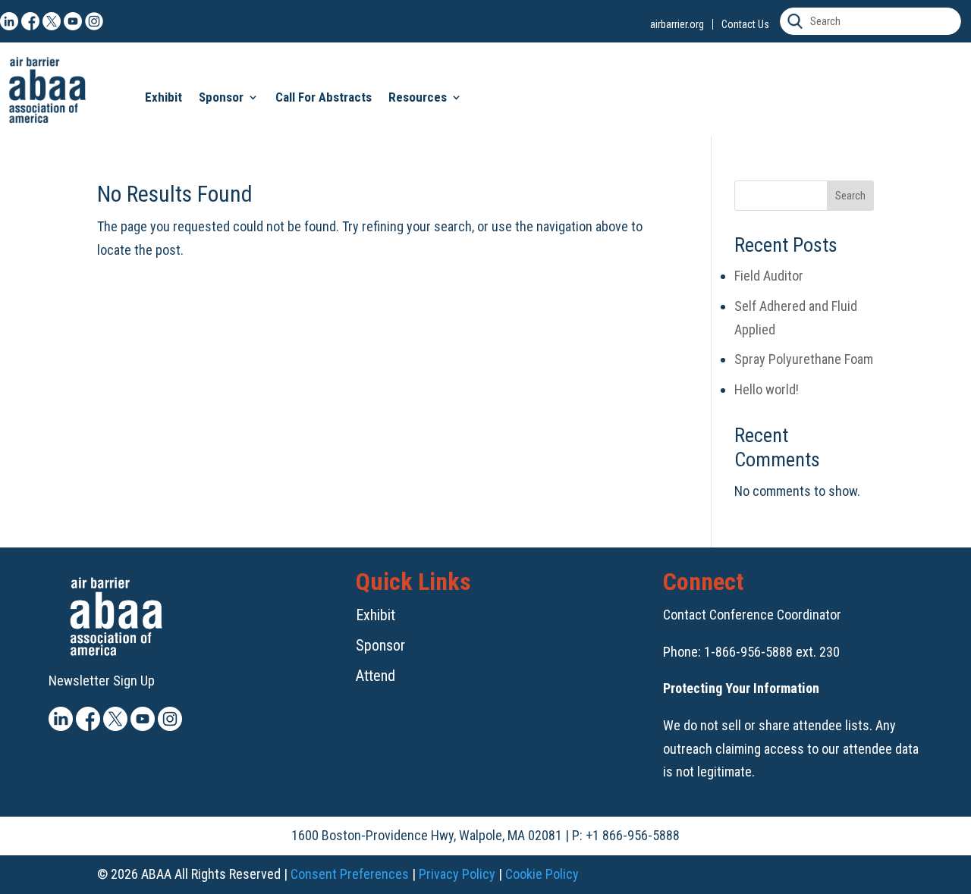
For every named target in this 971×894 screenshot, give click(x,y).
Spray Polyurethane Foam (803, 359)
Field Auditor (768, 276)
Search (850, 196)
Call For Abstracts (323, 97)
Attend (375, 676)
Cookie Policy (542, 874)
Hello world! (766, 389)
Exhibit (163, 97)
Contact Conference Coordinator (752, 615)
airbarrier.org (677, 24)
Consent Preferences (350, 874)
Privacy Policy (457, 874)
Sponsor (221, 97)
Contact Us (745, 24)
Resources (417, 97)
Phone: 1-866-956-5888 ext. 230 (751, 652)
